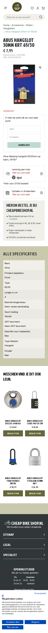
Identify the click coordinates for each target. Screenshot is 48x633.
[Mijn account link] (37, 8)
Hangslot (9, 345)
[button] (40, 67)
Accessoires (17, 25)
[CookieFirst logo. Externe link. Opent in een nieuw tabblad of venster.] (3, 596)
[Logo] (18, 8)
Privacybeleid (40, 593)
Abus (7, 267)
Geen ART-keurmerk (15, 326)
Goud (7, 277)
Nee (7, 335)
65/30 (7, 287)
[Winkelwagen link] (43, 8)
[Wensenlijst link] (32, 8)
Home (6, 25)
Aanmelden (24, 144)
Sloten (29, 25)
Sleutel (8, 316)
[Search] (40, 17)
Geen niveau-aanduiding (17, 306)
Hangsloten (9, 28)
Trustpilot (13, 219)
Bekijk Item (13, 433)
